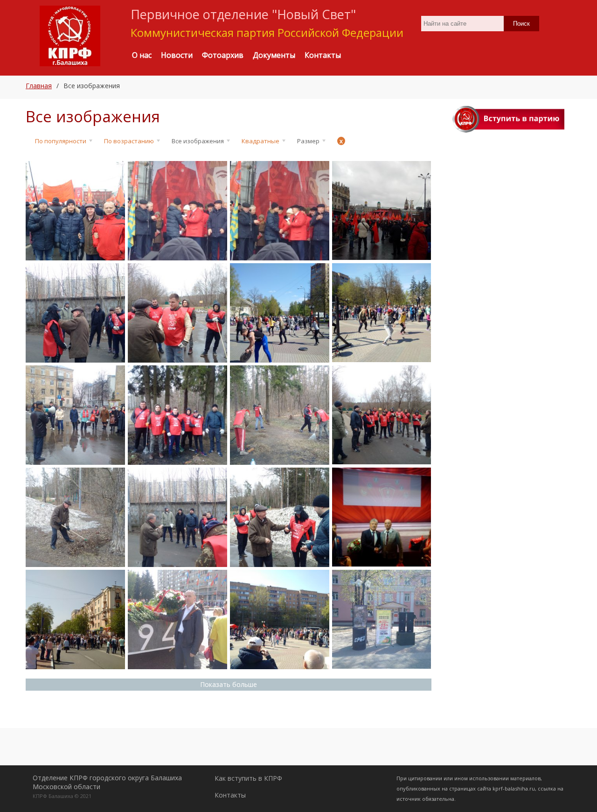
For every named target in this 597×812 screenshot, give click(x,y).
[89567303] (381, 517)
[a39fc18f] (381, 619)
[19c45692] (381, 210)
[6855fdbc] (279, 619)
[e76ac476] (75, 415)
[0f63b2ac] (279, 313)
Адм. (41, 256)
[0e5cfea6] (279, 210)
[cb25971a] (381, 414)
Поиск (521, 23)
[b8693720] (279, 517)
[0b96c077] (177, 619)
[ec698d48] (279, 415)
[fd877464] (75, 210)
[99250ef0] (381, 312)
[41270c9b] (75, 313)
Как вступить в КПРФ (248, 778)
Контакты (230, 795)
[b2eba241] (177, 415)
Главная (39, 85)
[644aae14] (177, 313)
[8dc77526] (177, 210)
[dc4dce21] (75, 619)
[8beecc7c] (177, 517)
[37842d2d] (75, 517)
